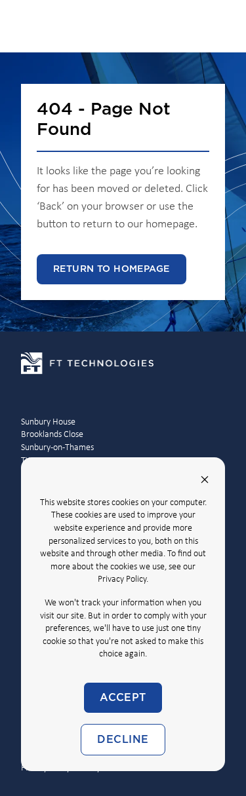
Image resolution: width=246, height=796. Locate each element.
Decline (122, 739)
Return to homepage (111, 269)
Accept (123, 697)
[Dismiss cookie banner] (204, 479)
